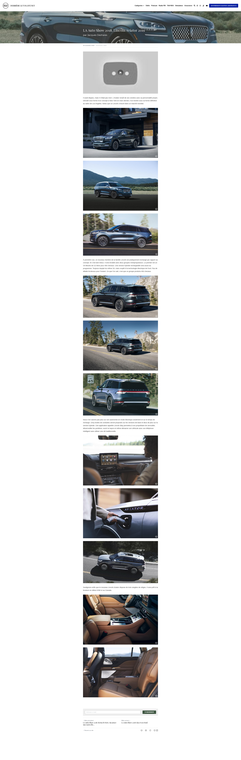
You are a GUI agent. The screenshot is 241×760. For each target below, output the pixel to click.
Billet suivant (125, 720)
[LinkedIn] (150, 730)
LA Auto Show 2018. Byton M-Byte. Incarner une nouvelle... (99, 724)
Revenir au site (88, 730)
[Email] (155, 730)
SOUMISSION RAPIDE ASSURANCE (223, 6)
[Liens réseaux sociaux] (197, 5)
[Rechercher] (194, 5)
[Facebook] (142, 730)
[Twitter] (146, 730)
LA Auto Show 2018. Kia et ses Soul (134, 723)
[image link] (5, 5)
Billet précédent (89, 720)
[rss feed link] (157, 730)
